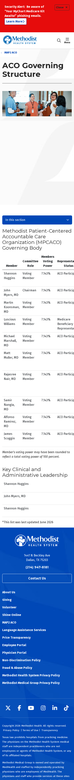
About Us (8, 592)
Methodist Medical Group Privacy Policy (31, 683)
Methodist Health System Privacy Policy (31, 675)
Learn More (14, 21)
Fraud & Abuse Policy (17, 668)
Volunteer (9, 607)
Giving (7, 600)
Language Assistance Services (24, 630)
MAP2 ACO (9, 622)
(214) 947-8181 (37, 567)
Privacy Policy (11, 730)
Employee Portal (14, 645)
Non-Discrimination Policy (21, 660)
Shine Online (11, 615)
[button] (68, 41)
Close (60, 7)
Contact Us (37, 578)
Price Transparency (16, 637)
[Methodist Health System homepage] (29, 40)
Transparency (50, 730)
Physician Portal (14, 652)
